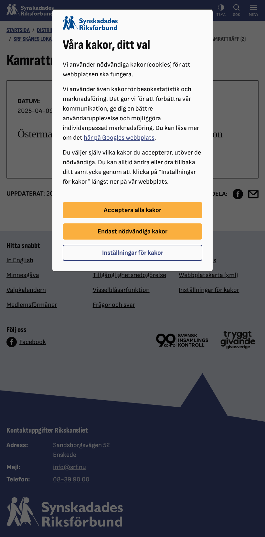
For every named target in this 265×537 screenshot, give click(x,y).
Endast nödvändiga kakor (132, 231)
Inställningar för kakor (132, 253)
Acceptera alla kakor (132, 210)
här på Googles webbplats (119, 138)
